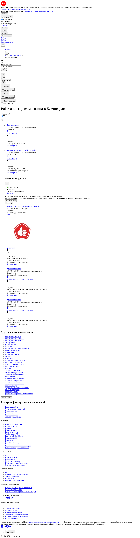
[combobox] (11, 64)
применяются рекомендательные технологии (44, 522)
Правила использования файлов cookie (38, 11)
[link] (4, 33)
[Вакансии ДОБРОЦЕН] (72, 231)
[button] (3, 38)
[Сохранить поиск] (3, 75)
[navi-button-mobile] (3, 45)
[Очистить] (4, 69)
